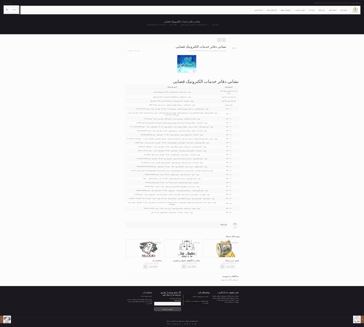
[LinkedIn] (177, 324)
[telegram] (170, 324)
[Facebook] (193, 324)
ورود (10, 3)
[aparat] (168, 324)
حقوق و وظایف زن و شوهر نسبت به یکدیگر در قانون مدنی (196, 302)
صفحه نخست (214, 24)
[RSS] (172, 324)
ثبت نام (5, 3)
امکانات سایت (173, 24)
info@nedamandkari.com (321, 3)
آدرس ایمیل (177, 300)
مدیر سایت (212, 50)
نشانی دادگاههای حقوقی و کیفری (186, 260)
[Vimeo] (185, 324)
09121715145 (334, 3)
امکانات (14, 9)
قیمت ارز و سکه (232, 260)
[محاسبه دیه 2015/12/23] (5, 319)
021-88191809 (345, 3)
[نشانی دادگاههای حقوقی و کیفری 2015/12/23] (358, 319)
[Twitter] (188, 324)
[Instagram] (175, 324)
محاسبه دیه (157, 260)
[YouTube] (182, 324)
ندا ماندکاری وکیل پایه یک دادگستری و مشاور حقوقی (194, 24)
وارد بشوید (224, 280)
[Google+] (190, 324)
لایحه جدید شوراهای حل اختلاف (200, 296)
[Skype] (195, 324)
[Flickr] (180, 324)
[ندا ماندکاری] (355, 10)
